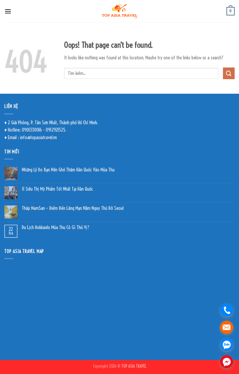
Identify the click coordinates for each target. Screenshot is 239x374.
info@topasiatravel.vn (38, 137)
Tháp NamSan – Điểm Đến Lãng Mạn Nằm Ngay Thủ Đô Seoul (73, 208)
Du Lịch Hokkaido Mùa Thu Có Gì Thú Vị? (55, 227)
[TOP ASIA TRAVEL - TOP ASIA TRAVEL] (120, 11)
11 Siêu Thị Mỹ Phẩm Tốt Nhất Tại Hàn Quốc (57, 189)
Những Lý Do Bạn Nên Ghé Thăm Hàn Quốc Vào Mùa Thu (68, 170)
